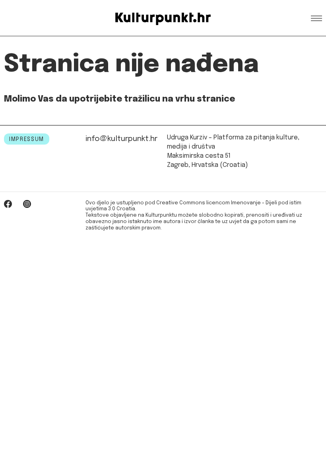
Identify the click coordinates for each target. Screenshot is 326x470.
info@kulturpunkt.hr (121, 139)
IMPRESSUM (26, 139)
